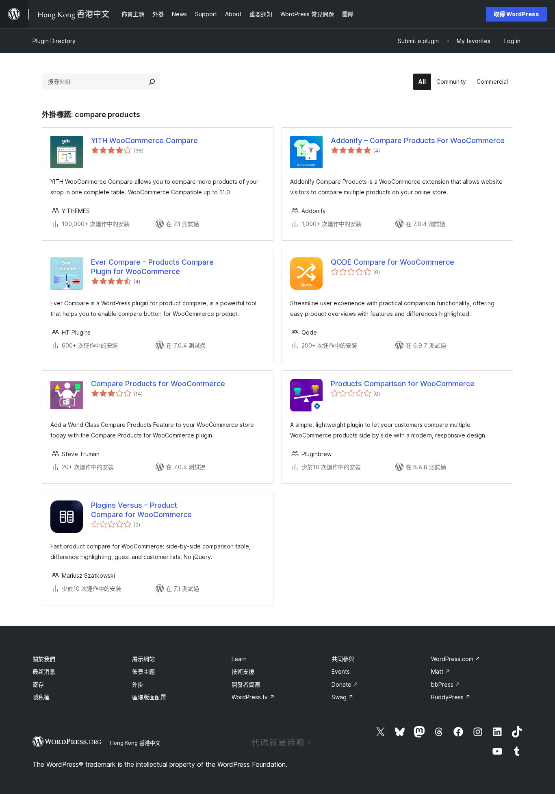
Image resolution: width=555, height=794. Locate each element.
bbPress (445, 684)
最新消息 (44, 671)
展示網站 (143, 658)
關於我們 (44, 658)
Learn (239, 658)
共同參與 (343, 658)
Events (341, 671)
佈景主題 (143, 671)
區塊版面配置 (149, 697)
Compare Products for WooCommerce (158, 383)
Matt (440, 671)
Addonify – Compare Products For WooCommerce (418, 140)
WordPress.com (455, 658)
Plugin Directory (54, 40)
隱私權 (41, 697)
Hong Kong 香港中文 (135, 743)
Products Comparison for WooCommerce (403, 383)
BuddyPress (450, 697)
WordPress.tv (253, 697)
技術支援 (243, 671)
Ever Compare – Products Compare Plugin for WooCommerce (152, 267)
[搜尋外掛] (152, 82)
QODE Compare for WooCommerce (392, 262)
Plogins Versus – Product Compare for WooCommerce (141, 510)
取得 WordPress (516, 14)
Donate (345, 684)
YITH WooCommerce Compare (144, 140)
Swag (342, 697)
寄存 (38, 684)
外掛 (137, 684)
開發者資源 (246, 684)
